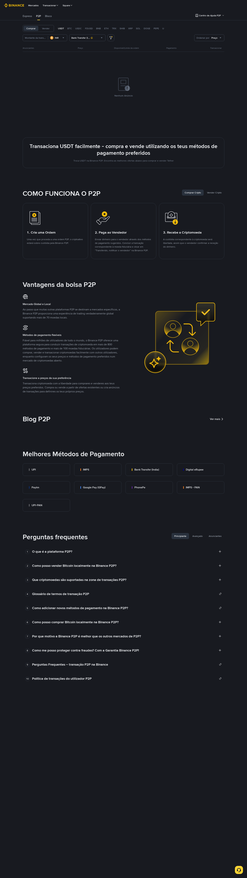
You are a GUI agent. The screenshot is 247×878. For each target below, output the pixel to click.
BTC (69, 28)
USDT (61, 28)
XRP (130, 28)
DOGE (147, 28)
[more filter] (111, 37)
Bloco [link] (48, 16)
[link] (46, 469)
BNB (98, 28)
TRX (114, 28)
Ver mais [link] (215, 419)
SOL (138, 28)
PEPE (156, 28)
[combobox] (57, 38)
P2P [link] (38, 16)
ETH (106, 28)
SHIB (122, 28)
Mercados (33, 5)
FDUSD (89, 28)
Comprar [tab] (31, 28)
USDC (78, 28)
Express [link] (27, 16)
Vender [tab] (46, 28)
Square (66, 5)
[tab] (27, 16)
